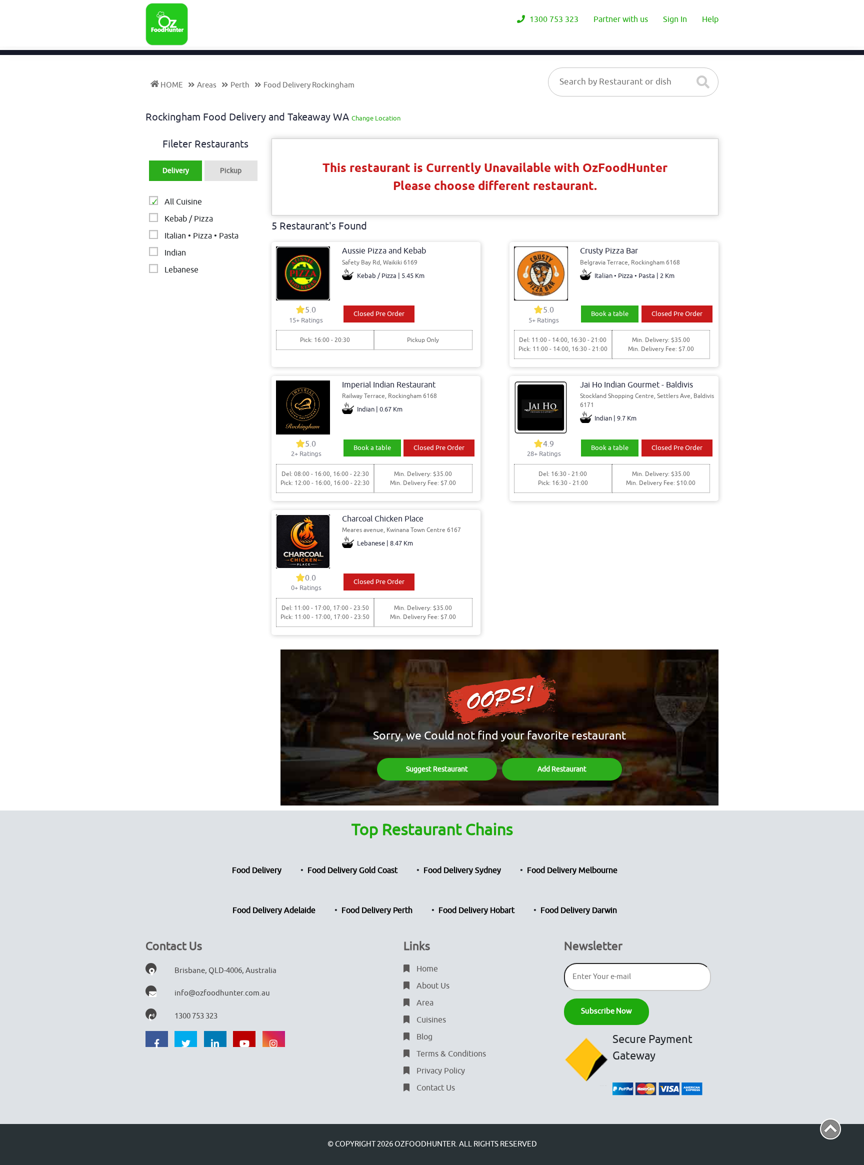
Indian (175, 253)
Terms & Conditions (450, 1054)
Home (426, 969)
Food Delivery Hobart (476, 911)
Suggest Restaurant (437, 769)
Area (424, 1003)
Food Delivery (257, 871)
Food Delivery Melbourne (572, 871)
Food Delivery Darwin (578, 911)
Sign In (675, 19)
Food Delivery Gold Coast (353, 871)
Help (710, 19)
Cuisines (430, 1020)
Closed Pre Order (379, 314)
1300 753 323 (553, 19)
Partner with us (621, 19)
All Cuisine (183, 202)
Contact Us (434, 1088)
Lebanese (181, 270)
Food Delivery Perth (377, 911)
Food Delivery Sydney (462, 871)
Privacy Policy (439, 1071)
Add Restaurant (562, 769)
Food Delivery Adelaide (274, 911)
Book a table (609, 314)
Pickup (231, 170)
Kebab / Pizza (188, 219)
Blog (423, 1037)
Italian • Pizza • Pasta (201, 236)
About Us (432, 986)
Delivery (175, 170)
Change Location (376, 118)
